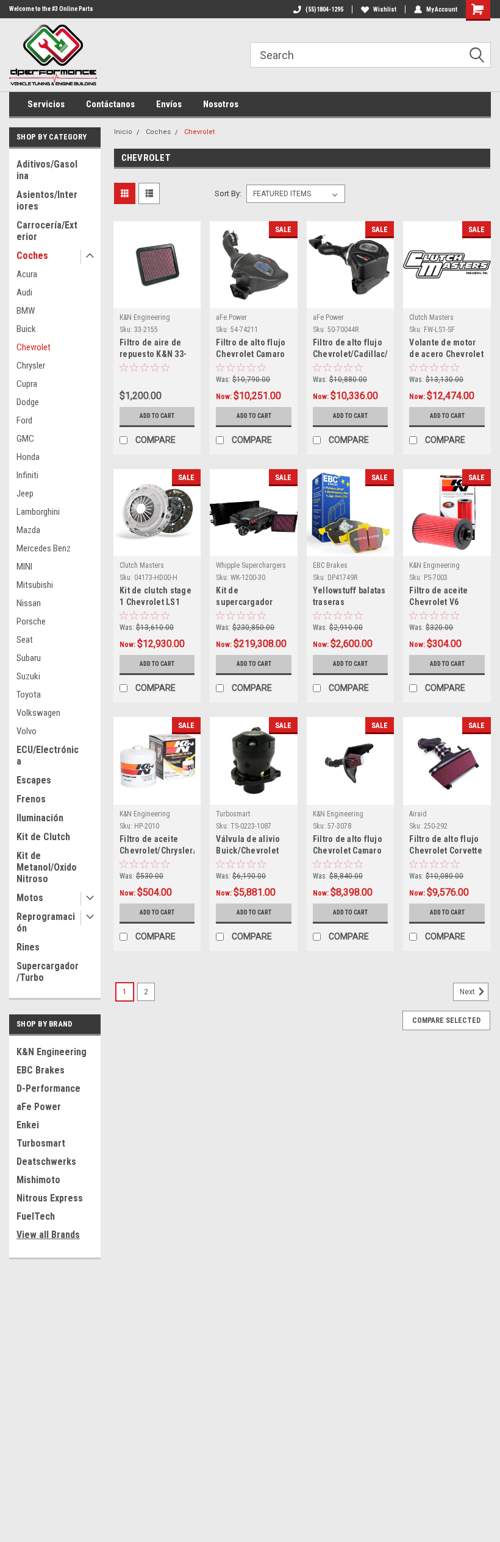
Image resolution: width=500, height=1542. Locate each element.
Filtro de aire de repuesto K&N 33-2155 (153, 349)
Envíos (169, 104)
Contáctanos (110, 104)
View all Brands (48, 1234)
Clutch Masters (431, 317)
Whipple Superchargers (251, 565)
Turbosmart (40, 1143)
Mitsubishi (34, 584)
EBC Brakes (40, 1070)
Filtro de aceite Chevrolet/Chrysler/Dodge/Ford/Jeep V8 (157, 846)
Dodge (27, 402)
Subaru (28, 658)
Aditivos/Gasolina (46, 170)
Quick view (157, 298)
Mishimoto (38, 1180)
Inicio (123, 132)
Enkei (27, 1125)
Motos (29, 898)
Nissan (28, 603)
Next (468, 992)
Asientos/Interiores (46, 200)
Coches (32, 255)
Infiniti (27, 475)
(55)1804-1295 (324, 9)
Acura (26, 274)
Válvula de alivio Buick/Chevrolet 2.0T (248, 846)
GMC (25, 438)
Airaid (418, 814)
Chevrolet (33, 347)
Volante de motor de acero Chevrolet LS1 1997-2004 (446, 349)
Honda (28, 456)
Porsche (31, 621)
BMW (25, 310)
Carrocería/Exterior (46, 230)
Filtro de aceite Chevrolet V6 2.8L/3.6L (438, 597)
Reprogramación (45, 922)
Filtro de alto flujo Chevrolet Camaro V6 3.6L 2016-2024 (250, 349)
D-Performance (48, 1088)
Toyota (28, 694)
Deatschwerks (46, 1161)
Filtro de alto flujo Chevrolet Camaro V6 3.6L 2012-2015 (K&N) (347, 846)
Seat (24, 639)
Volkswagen (38, 712)
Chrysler (30, 365)
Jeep (25, 493)
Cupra (26, 383)
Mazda (28, 530)
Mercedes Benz (43, 548)
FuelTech (35, 1216)
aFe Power (38, 1106)
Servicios (46, 104)
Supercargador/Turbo (47, 971)
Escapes (33, 780)
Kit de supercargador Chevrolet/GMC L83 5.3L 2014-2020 (253, 597)
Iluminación (39, 818)
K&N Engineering (51, 1052)
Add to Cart (157, 415)
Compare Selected (446, 1020)
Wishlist (384, 9)
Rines (28, 947)
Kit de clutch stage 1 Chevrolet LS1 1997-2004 (155, 597)
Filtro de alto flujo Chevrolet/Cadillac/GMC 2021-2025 (350, 349)
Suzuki (28, 676)
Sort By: (228, 193)
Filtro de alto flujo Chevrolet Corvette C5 (445, 846)
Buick (26, 329)
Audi (24, 292)
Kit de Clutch (43, 837)
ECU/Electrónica (47, 755)
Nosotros (220, 104)
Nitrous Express (49, 1198)
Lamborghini (38, 511)
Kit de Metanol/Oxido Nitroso (46, 867)
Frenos (31, 799)
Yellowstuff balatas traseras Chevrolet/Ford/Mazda (350, 597)
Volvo (26, 731)
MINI (24, 566)
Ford (24, 420)
